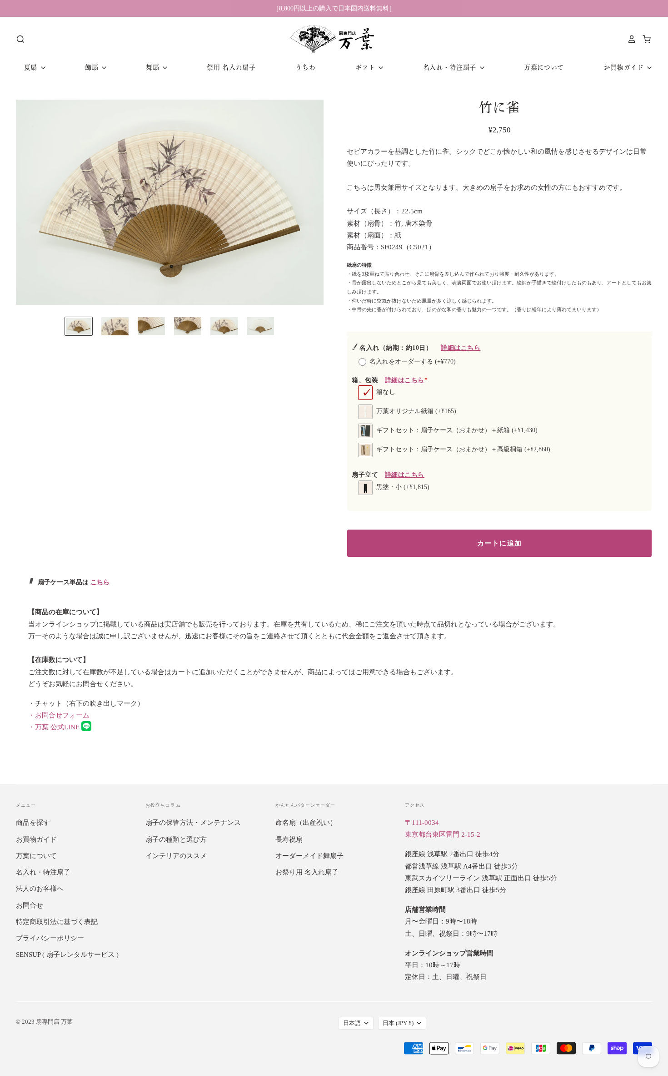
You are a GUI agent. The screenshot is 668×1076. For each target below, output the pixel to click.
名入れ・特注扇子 (451, 67)
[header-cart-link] (644, 39)
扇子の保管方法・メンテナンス (193, 822)
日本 (398, 1023)
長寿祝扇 (289, 839)
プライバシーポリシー (50, 938)
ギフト (366, 67)
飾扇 (92, 67)
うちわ (305, 67)
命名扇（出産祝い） (306, 822)
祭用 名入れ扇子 (231, 67)
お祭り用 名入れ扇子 (307, 872)
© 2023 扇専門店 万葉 (44, 1021)
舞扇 (153, 67)
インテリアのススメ (176, 855)
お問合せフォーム (59, 715)
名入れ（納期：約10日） (419, 347)
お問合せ (29, 905)
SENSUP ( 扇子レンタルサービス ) (67, 954)
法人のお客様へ (40, 888)
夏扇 (32, 67)
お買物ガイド (624, 67)
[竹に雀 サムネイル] (78, 326)
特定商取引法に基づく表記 (57, 921)
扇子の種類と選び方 (176, 839)
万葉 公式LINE (54, 727)
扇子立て (388, 474)
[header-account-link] (629, 39)
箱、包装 (390, 380)
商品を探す (33, 822)
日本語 (352, 1023)
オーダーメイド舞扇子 (309, 855)
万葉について (544, 67)
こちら (100, 582)
